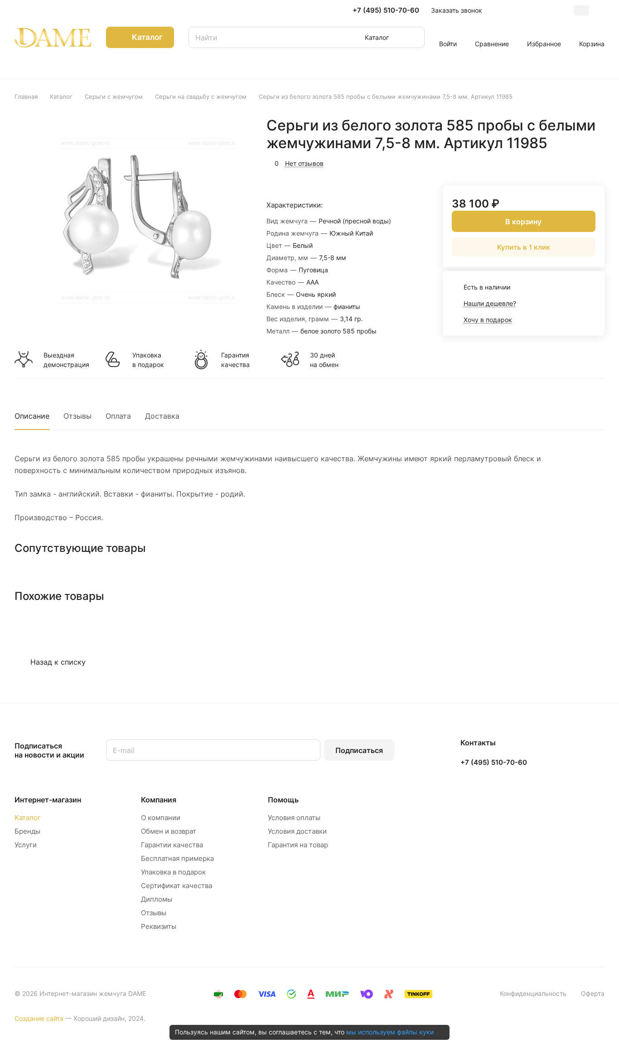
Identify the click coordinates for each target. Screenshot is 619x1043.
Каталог (28, 817)
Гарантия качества (235, 359)
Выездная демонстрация (66, 359)
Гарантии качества (172, 844)
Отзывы (77, 415)
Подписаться (359, 750)
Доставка (162, 415)
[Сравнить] (575, 162)
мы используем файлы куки (390, 1032)
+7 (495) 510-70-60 (386, 10)
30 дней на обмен (324, 359)
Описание (32, 415)
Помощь (283, 799)
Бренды (27, 831)
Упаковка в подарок (148, 359)
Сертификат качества (176, 885)
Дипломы (156, 899)
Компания (158, 799)
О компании (160, 817)
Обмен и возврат (168, 831)
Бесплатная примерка (177, 858)
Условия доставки (297, 831)
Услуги (26, 844)
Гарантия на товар (298, 844)
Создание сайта (39, 1018)
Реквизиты (158, 926)
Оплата (118, 415)
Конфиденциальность (533, 993)
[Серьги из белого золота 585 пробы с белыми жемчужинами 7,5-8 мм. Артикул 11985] (134, 218)
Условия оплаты (294, 817)
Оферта (592, 993)
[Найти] (413, 37)
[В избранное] (554, 162)
